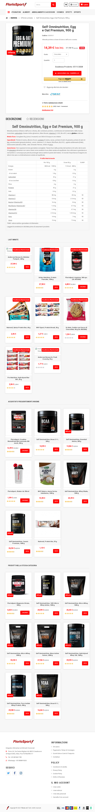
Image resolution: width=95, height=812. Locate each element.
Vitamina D (12, 198)
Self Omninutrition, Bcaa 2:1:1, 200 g (47, 440)
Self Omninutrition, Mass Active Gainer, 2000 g (47, 654)
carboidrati (18, 133)
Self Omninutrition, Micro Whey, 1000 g (76, 604)
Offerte (77, 12)
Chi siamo (56, 747)
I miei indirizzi (57, 790)
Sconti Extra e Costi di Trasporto (63, 753)
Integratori (16, 12)
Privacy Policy (57, 770)
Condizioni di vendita (60, 767)
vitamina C (52, 133)
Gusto (46, 54)
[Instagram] (20, 773)
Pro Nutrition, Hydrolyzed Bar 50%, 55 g (18, 378)
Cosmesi (60, 12)
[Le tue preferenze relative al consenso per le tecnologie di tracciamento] (91, 808)
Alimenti (26, 12)
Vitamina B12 (12, 213)
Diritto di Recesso (59, 777)
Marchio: (45, 94)
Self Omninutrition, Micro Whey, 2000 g (18, 654)
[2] (45, 106)
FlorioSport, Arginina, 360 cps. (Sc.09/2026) (76, 278)
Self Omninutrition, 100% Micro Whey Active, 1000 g (47, 604)
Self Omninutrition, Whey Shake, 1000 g (76, 492)
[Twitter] (8, 773)
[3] (47, 106)
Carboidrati (12, 177)
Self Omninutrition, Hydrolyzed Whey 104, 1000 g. (76, 654)
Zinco (10, 220)
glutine (74, 133)
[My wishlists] (66, 5)
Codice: (45, 35)
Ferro (10, 216)
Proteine (11, 188)
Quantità (46, 60)
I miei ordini (57, 787)
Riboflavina (12, 206)
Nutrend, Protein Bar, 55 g (47, 541)
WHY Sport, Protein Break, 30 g (47, 327)
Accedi (74, 5)
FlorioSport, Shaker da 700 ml (18, 491)
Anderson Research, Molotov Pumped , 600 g (18, 258)
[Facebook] (14, 773)
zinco (51, 144)
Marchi (14, 18)
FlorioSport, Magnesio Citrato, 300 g (18, 604)
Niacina (10, 202)
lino (8, 142)
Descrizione (14, 119)
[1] (43, 106)
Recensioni (36, 119)
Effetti (69, 12)
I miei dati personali (59, 794)
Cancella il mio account (60, 797)
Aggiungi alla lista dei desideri (57, 87)
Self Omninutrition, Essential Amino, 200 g (76, 440)
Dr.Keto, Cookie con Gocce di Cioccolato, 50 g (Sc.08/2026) (76, 328)
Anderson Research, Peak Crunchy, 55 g (47, 358)
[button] (65, 79)
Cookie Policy (57, 773)
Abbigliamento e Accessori (43, 12)
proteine (41, 140)
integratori (12, 150)
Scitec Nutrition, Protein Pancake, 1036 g (47, 278)
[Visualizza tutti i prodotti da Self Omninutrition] (55, 94)
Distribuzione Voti (47, 110)
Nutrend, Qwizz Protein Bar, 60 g (18, 327)
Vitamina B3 (18, 202)
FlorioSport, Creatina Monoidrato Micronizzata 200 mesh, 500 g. (18, 441)
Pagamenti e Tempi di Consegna (63, 750)
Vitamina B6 (12, 209)
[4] (50, 106)
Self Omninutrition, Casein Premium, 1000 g (18, 542)
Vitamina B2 (21, 206)
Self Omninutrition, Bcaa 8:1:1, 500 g (47, 704)
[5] (52, 106)
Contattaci (56, 757)
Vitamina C (11, 195)
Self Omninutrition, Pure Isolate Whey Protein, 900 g (18, 704)
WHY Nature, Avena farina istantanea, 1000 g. (47, 492)
